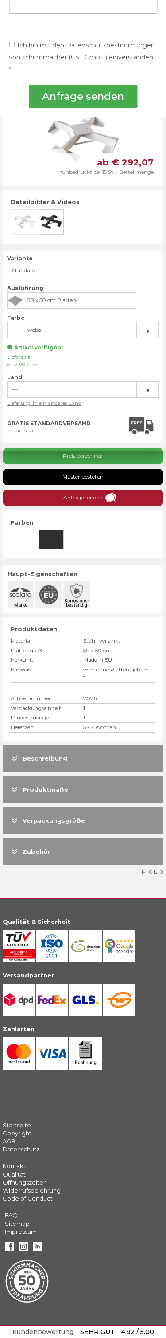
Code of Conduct (28, 1198)
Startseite (17, 1125)
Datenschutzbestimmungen (110, 45)
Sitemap (17, 1223)
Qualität (14, 1174)
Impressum (21, 1231)
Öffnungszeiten (25, 1182)
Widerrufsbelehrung (32, 1190)
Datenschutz (21, 1149)
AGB (9, 1141)
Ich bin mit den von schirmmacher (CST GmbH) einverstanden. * (82, 57)
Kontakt (14, 1165)
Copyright (17, 1133)
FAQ (11, 1215)
